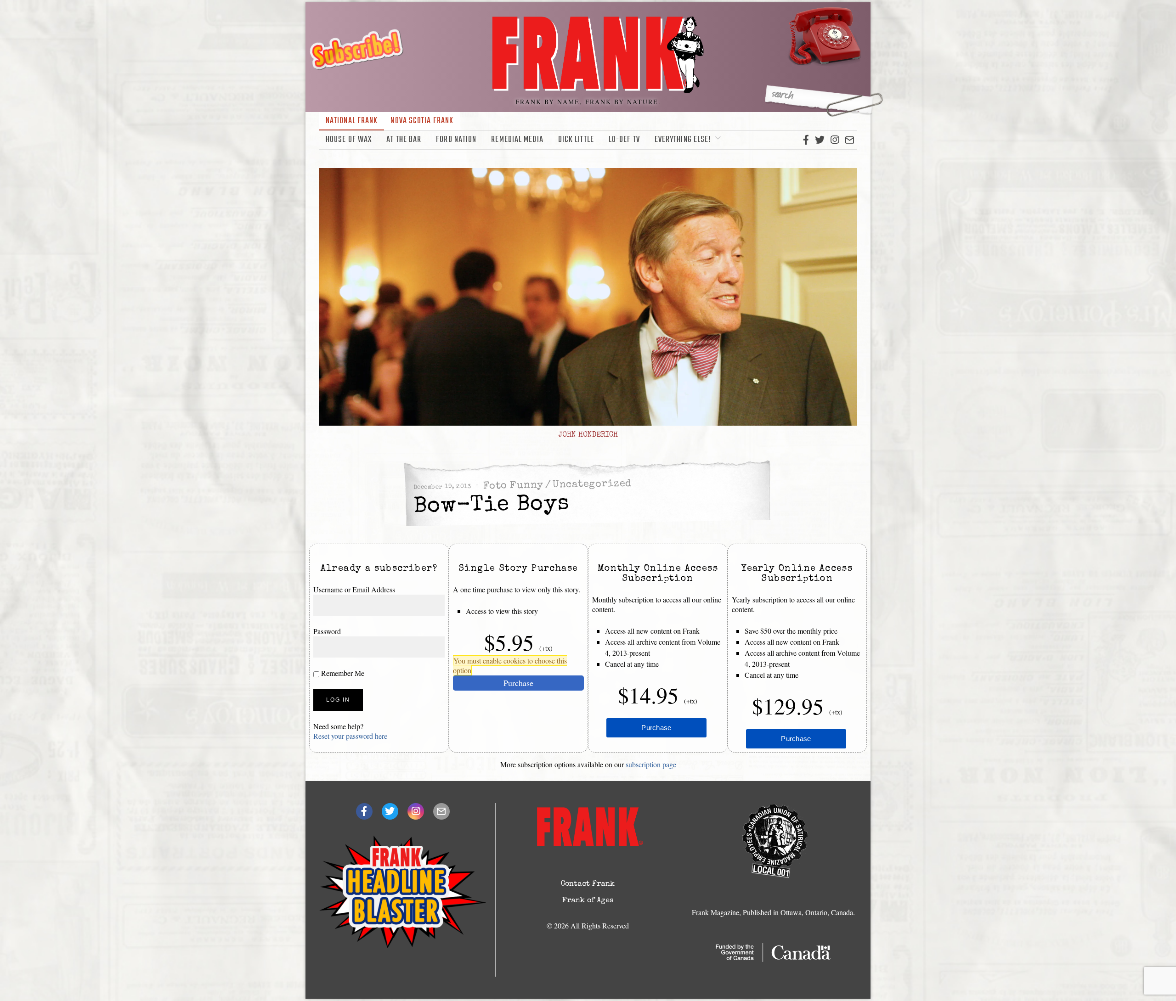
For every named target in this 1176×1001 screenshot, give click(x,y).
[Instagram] (834, 140)
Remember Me (341, 673)
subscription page (651, 764)
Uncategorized (592, 484)
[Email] (849, 140)
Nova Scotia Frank (421, 121)
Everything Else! (683, 139)
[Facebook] (806, 140)
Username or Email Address (354, 589)
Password (327, 631)
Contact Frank (588, 884)
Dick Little (576, 139)
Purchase (518, 682)
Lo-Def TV (624, 139)
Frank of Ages (587, 901)
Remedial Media (517, 139)
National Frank (352, 121)
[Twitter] (820, 140)
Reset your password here (350, 736)
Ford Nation (456, 139)
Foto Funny (513, 485)
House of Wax (349, 139)
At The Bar (403, 139)
